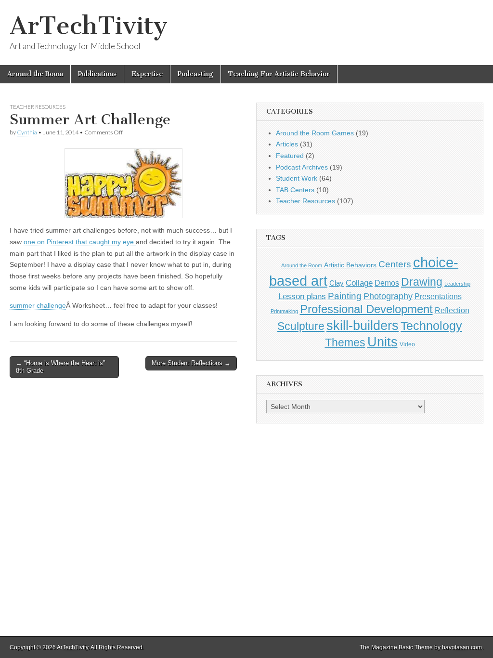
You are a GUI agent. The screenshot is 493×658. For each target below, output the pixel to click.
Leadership (457, 284)
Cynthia (27, 132)
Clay (336, 283)
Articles (287, 144)
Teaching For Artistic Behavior (279, 74)
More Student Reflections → (191, 363)
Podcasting (195, 74)
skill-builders (362, 325)
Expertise (147, 74)
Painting (345, 296)
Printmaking (284, 311)
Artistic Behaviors (350, 265)
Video (407, 344)
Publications (97, 74)
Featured (290, 155)
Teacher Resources (37, 107)
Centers (394, 264)
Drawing (421, 282)
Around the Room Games (315, 133)
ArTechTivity (89, 25)
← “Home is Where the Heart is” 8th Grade (60, 366)
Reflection (452, 310)
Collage (359, 283)
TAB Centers (295, 190)
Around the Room (35, 74)
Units (382, 342)
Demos (387, 282)
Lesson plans (302, 296)
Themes (345, 343)
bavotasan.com (462, 647)
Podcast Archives (302, 167)
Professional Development (366, 309)
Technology (431, 325)
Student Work (296, 178)
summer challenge (38, 305)
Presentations (438, 296)
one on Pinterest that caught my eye (80, 242)
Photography (388, 296)
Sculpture (300, 326)
